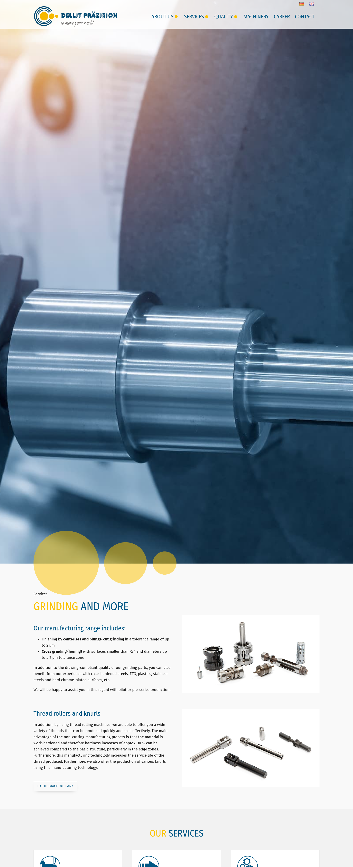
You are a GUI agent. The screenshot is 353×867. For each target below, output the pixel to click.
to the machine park (55, 786)
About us (162, 16)
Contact (304, 16)
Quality (223, 16)
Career (282, 16)
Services (194, 16)
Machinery (256, 16)
